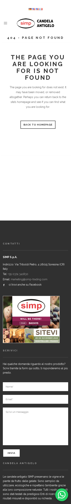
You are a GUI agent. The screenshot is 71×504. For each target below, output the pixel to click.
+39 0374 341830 (18, 274)
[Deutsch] (30, 9)
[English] (37, 9)
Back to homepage (37, 124)
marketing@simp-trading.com (29, 279)
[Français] (40, 9)
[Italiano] (33, 9)
